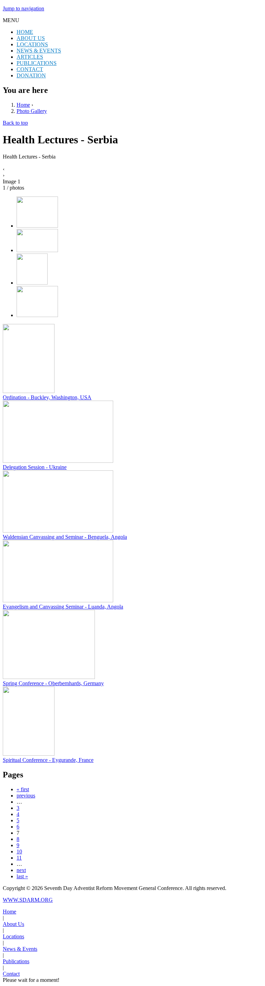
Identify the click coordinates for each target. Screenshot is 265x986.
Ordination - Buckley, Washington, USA (47, 397)
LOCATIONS (32, 44)
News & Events (20, 949)
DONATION (31, 75)
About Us (13, 924)
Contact (11, 974)
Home (23, 105)
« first (23, 789)
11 (19, 858)
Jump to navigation (23, 8)
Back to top (15, 123)
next (21, 870)
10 (19, 851)
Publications (16, 961)
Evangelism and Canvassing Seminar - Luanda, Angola (63, 607)
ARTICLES (30, 57)
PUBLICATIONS (37, 63)
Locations (13, 936)
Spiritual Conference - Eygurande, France (48, 760)
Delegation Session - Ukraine (35, 467)
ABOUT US (31, 38)
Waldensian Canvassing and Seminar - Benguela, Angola (65, 537)
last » (22, 876)
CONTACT (30, 69)
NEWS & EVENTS (39, 51)
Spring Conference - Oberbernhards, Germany (53, 683)
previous (26, 795)
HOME (25, 32)
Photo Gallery (32, 111)
